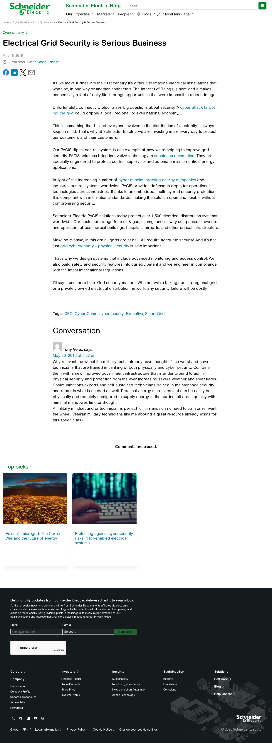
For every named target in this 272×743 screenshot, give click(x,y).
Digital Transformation (24, 22)
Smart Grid (155, 313)
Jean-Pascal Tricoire (44, 62)
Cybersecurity (47, 22)
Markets (104, 14)
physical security (113, 246)
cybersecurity (111, 313)
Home (6, 22)
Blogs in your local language (166, 14)
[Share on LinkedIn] (14, 73)
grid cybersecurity (77, 246)
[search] (262, 5)
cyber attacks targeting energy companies (157, 179)
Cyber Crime (86, 313)
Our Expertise (78, 14)
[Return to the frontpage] (30, 9)
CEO (68, 313)
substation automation (174, 155)
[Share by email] (31, 73)
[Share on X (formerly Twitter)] (23, 73)
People (123, 14)
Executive (134, 313)
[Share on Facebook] (6, 73)
